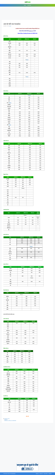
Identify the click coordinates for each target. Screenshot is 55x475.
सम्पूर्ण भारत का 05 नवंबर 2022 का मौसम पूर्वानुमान (10, 420)
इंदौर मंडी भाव (5, 419)
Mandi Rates (6, 418)
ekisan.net (31, 31)
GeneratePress (13, 473)
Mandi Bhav (29, 5)
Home (25, 5)
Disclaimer (50, 473)
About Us (37, 473)
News (8, 418)
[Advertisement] (27, 13)
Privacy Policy (46, 473)
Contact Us (41, 473)
